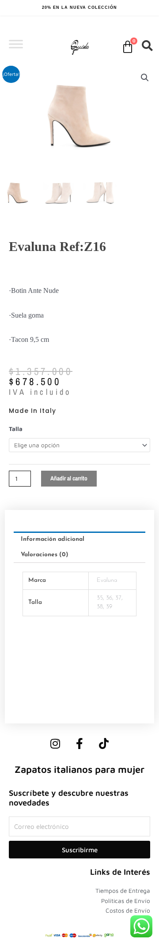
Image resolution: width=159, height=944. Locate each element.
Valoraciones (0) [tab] (44, 555)
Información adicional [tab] (52, 539)
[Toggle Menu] (16, 44)
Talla (16, 428)
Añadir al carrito (68, 478)
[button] (145, 78)
